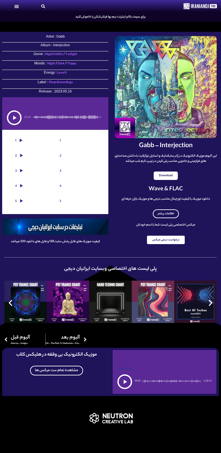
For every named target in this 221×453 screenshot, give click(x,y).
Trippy (71, 64)
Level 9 (62, 73)
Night (51, 64)
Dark (61, 64)
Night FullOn (54, 54)
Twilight (71, 54)
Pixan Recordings (61, 82)
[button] (16, 6)
